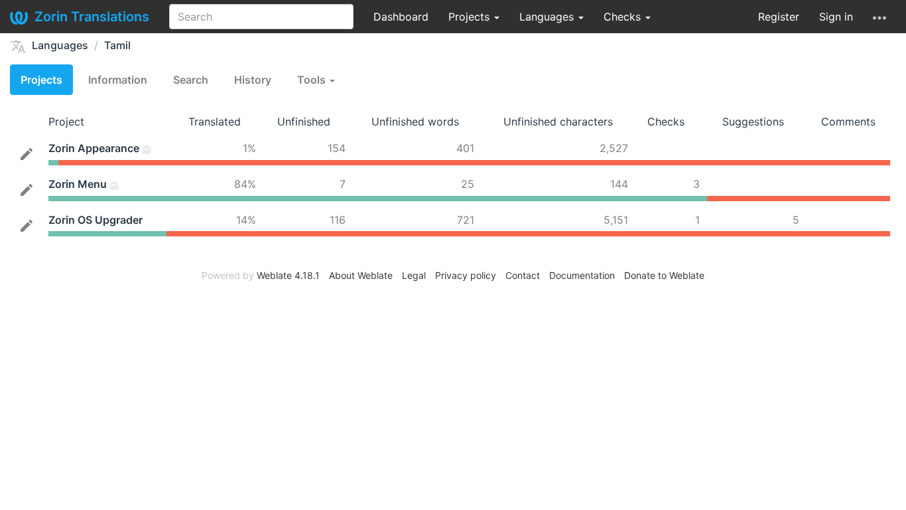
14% (246, 219)
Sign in (836, 16)
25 (467, 184)
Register (778, 16)
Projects (470, 16)
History (252, 79)
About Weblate (361, 275)
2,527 (614, 148)
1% (249, 148)
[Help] (879, 16)
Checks (624, 16)
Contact (522, 275)
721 (465, 219)
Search (190, 79)
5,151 (616, 219)
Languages (548, 16)
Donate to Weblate (664, 275)
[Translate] (26, 152)
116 (338, 219)
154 (337, 148)
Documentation (582, 275)
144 (619, 184)
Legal (414, 275)
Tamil (117, 45)
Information (117, 79)
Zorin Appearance (93, 148)
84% (245, 184)
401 (465, 148)
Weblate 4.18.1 (288, 275)
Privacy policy (465, 275)
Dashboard (400, 16)
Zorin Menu (77, 184)
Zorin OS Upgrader (95, 219)
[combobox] (261, 16)
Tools (312, 79)
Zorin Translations (91, 17)
